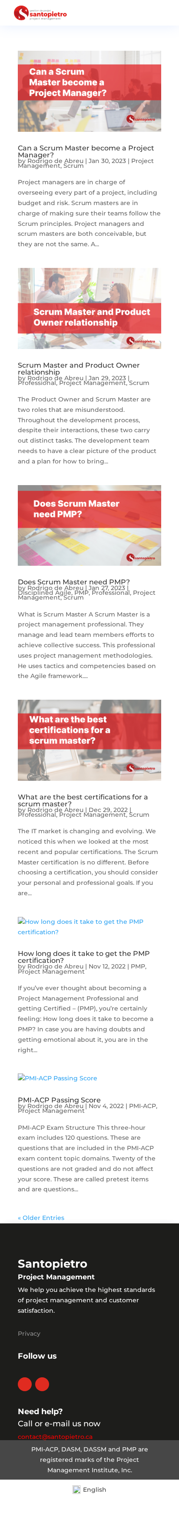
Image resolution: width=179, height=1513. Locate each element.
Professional (37, 383)
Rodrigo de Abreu (55, 161)
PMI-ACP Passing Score (59, 1100)
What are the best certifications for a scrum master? (83, 800)
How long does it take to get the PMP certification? (84, 957)
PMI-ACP (142, 1106)
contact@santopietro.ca (55, 1437)
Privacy (29, 1333)
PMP (81, 593)
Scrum (73, 166)
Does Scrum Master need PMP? (74, 582)
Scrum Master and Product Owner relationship (79, 368)
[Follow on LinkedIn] (25, 1384)
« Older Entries (41, 1218)
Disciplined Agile (44, 593)
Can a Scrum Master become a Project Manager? (86, 151)
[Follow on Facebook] (42, 1384)
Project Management (92, 383)
